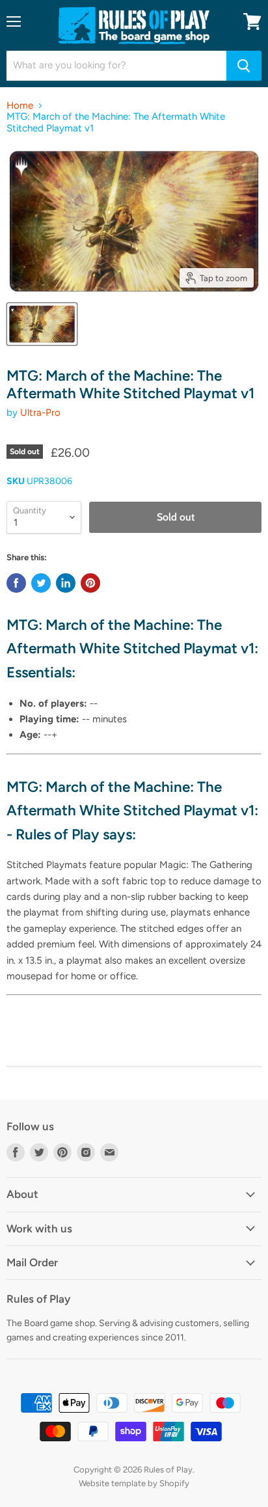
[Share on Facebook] (16, 583)
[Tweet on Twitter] (41, 583)
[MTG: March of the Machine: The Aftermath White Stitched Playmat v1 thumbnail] (42, 324)
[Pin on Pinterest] (90, 583)
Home (20, 105)
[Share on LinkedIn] (65, 583)
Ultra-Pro (40, 412)
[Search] (243, 66)
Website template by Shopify (134, 1483)
